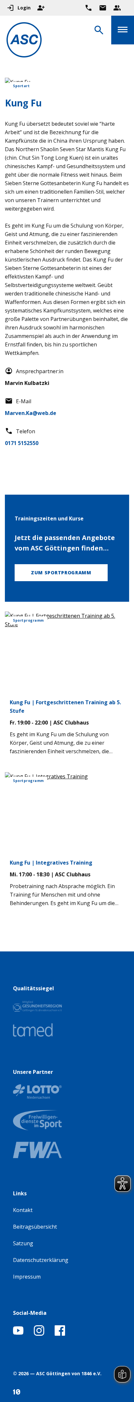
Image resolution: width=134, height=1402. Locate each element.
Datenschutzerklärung (40, 1260)
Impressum (27, 1276)
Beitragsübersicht (35, 1226)
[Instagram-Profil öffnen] (39, 1333)
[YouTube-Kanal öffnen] (18, 1333)
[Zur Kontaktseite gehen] (103, 8)
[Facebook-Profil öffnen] (60, 1333)
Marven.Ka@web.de (30, 413)
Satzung (23, 1243)
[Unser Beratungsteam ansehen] (117, 8)
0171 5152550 (21, 443)
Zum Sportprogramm (61, 572)
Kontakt (23, 1210)
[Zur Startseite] (24, 41)
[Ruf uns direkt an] (88, 8)
